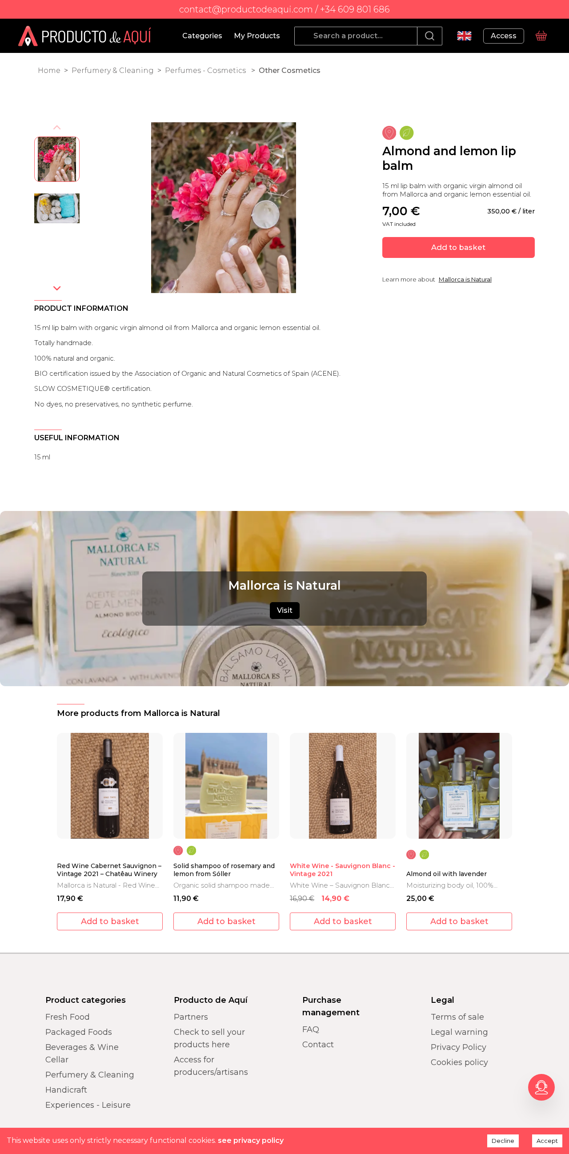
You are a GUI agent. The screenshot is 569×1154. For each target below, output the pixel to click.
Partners (191, 1017)
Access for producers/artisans (211, 1066)
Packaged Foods (78, 1032)
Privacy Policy (458, 1047)
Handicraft (66, 1090)
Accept (547, 1140)
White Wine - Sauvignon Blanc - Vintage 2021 (342, 870)
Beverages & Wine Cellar (82, 1053)
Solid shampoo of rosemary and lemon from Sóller (224, 870)
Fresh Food (67, 1017)
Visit (285, 610)
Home (49, 70)
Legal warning (459, 1032)
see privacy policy (251, 1140)
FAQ (310, 1029)
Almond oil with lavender (446, 874)
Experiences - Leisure (88, 1105)
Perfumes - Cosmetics (206, 70)
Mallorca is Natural (465, 279)
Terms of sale (457, 1017)
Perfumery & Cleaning (113, 70)
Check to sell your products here (209, 1038)
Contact (318, 1044)
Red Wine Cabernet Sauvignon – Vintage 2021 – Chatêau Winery (109, 870)
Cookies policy (459, 1062)
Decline (503, 1140)
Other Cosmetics (290, 70)
